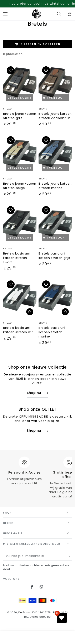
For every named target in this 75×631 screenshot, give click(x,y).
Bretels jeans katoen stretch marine (55, 186)
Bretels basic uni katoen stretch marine (52, 332)
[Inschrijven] (69, 556)
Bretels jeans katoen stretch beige (19, 186)
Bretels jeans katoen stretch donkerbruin (55, 116)
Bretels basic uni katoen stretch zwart (16, 257)
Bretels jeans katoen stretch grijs (19, 116)
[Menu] (5, 13)
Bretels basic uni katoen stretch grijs (54, 255)
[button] (58, 13)
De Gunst (24, 612)
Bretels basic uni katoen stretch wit (18, 330)
